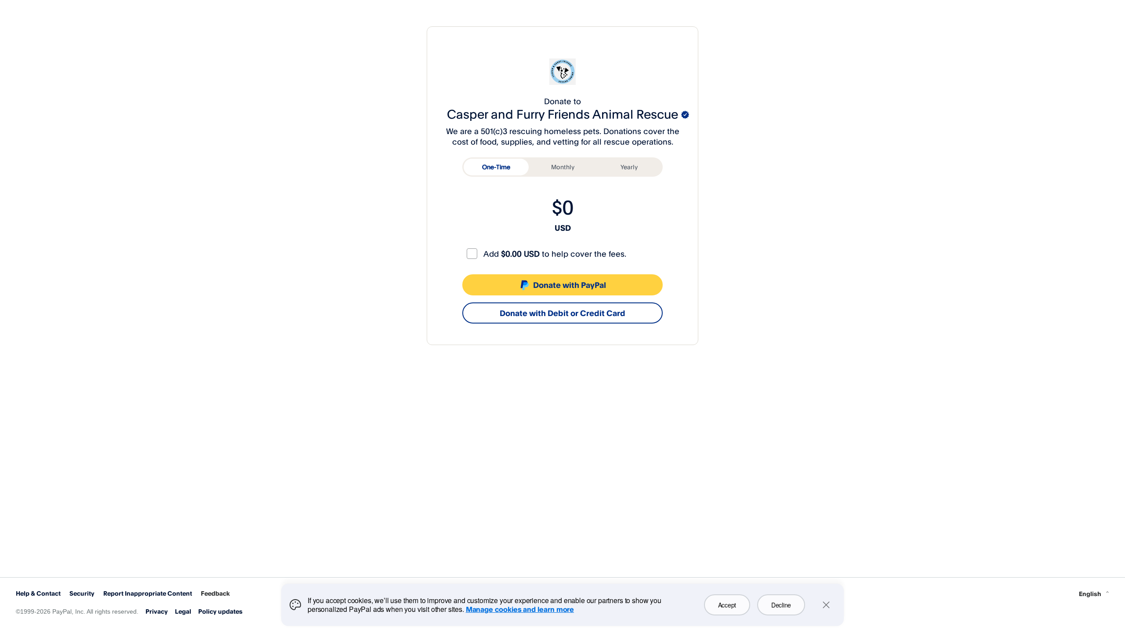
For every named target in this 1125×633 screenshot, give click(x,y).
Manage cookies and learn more (520, 609)
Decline (781, 604)
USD (563, 228)
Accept (727, 604)
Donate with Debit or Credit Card (562, 313)
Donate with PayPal (569, 285)
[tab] (496, 167)
